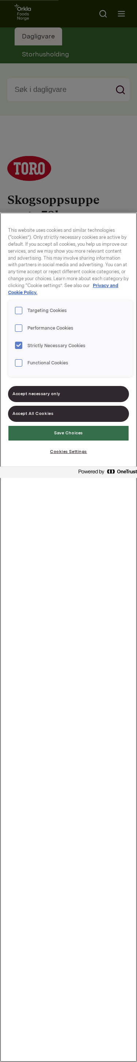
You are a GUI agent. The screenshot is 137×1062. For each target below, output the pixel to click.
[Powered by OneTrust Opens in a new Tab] (105, 473)
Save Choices (68, 432)
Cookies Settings (68, 451)
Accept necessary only (36, 393)
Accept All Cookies (32, 413)
